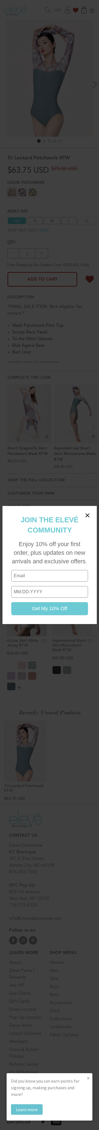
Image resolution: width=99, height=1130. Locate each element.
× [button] (88, 1078)
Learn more (27, 1109)
